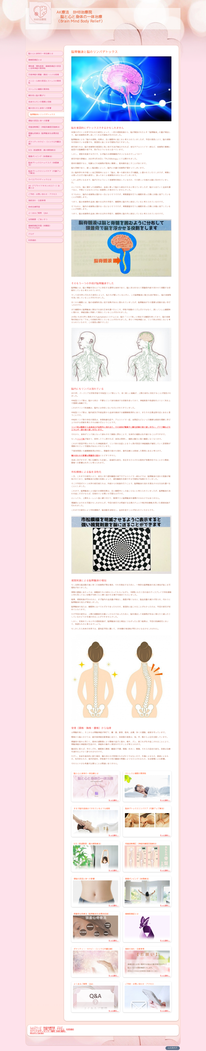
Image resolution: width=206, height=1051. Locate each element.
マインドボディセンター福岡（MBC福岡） (48, 1031)
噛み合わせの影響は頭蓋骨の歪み (85, 455)
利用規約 (70, 1029)
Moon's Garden (37, 1033)
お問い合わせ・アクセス (53, 1029)
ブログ (60, 1027)
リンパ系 (81, 439)
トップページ (35, 1027)
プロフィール (35, 1029)
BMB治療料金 (49, 1027)
